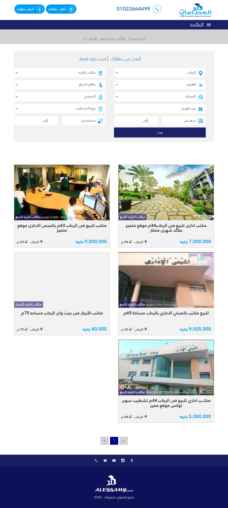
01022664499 (133, 8)
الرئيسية (139, 39)
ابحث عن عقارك (126, 58)
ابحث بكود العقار (92, 59)
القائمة (197, 24)
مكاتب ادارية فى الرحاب (106, 39)
